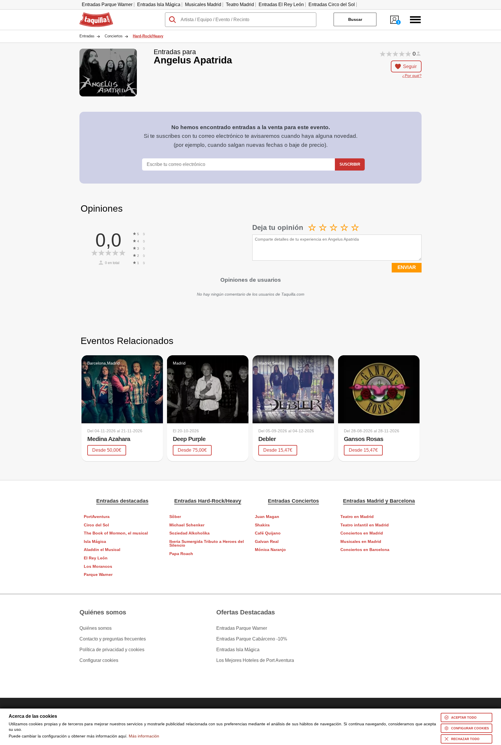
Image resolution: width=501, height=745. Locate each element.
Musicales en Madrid (360, 541)
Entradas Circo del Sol (331, 4)
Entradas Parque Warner (107, 4)
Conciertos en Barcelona (364, 550)
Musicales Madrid (203, 4)
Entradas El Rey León (281, 4)
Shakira (262, 525)
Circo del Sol (96, 525)
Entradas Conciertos (293, 501)
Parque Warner (98, 574)
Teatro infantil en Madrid (364, 525)
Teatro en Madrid (357, 517)
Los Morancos (98, 566)
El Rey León (96, 558)
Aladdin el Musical (102, 550)
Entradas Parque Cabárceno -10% (251, 639)
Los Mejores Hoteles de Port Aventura (255, 660)
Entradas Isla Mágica (158, 4)
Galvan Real (267, 541)
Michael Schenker (186, 525)
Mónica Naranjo (270, 550)
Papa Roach (181, 554)
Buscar (355, 19)
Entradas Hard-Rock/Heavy (207, 501)
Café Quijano (268, 533)
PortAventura (97, 517)
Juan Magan (267, 517)
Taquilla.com (92, 14)
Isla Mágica (95, 541)
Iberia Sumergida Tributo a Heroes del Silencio (206, 543)
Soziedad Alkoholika (189, 533)
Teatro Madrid (240, 4)
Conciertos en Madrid (361, 533)
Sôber (175, 517)
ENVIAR (406, 267)
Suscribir (350, 164)
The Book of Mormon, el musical (116, 533)
